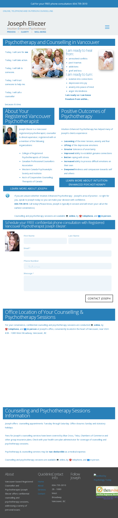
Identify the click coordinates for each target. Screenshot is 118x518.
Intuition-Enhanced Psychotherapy (56, 195)
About (41, 485)
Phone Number (31, 261)
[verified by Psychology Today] (103, 479)
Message (28, 273)
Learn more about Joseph (28, 188)
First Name (29, 236)
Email (26, 248)
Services (42, 489)
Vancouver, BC (108, 499)
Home (41, 481)
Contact (41, 493)
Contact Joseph (99, 298)
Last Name (73, 236)
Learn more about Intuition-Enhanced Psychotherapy (87, 182)
